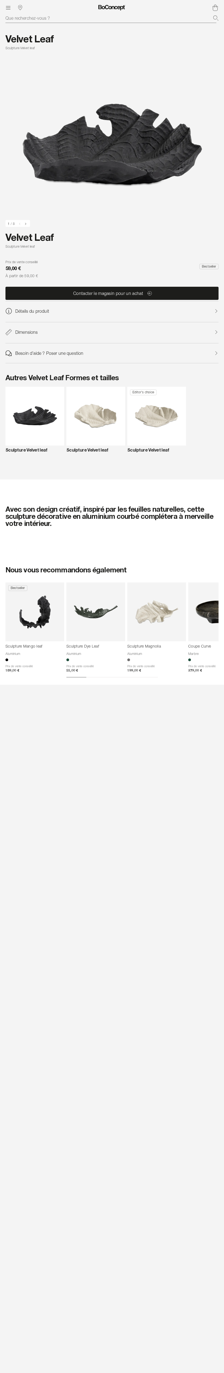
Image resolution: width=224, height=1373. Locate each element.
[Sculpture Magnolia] (156, 611)
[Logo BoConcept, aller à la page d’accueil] (112, 8)
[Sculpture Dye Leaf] (95, 611)
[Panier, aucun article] (215, 8)
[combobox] (112, 18)
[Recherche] (216, 18)
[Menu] (8, 8)
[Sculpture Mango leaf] (34, 611)
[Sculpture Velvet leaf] (34, 416)
